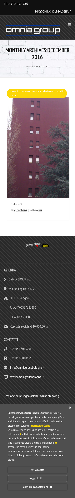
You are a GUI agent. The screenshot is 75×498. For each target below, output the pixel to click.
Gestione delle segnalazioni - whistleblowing (31, 396)
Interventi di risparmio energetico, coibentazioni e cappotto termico (37, 93)
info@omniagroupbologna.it (53, 11)
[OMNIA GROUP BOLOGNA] (34, 30)
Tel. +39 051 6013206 (16, 4)
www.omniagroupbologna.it (27, 377)
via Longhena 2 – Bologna (26, 210)
